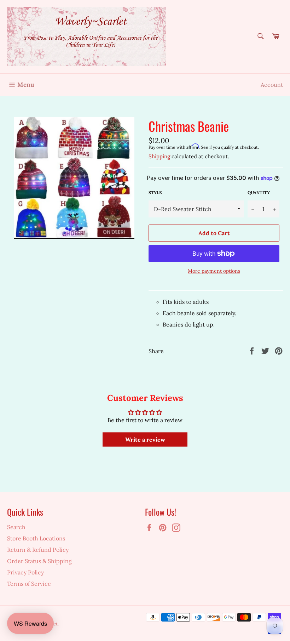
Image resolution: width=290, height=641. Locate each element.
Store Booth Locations (36, 538)
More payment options (214, 271)
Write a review (145, 439)
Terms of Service (29, 583)
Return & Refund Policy (38, 549)
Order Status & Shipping (39, 561)
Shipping (159, 156)
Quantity (259, 192)
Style (155, 192)
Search (16, 527)
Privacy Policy (25, 572)
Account (272, 84)
